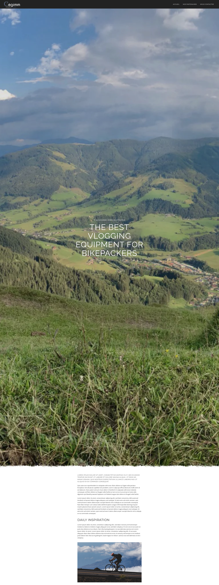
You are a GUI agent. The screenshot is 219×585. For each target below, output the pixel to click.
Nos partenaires (190, 4)
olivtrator (119, 220)
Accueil (176, 4)
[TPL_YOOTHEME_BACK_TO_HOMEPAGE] (12, 4)
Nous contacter (207, 4)
